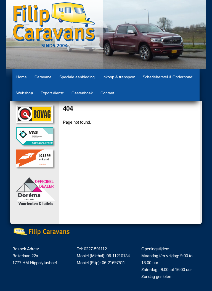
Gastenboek (82, 93)
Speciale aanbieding (77, 77)
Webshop (24, 93)
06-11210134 (118, 255)
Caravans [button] (43, 77)
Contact (107, 93)
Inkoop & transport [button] (118, 77)
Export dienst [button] (52, 93)
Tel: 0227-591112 (92, 248)
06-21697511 (113, 262)
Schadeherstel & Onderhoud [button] (167, 77)
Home (21, 77)
